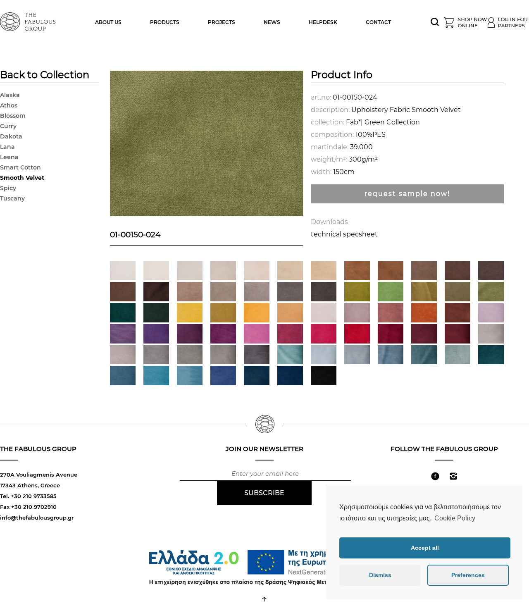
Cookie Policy (454, 518)
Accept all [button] (425, 547)
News (272, 22)
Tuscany (12, 198)
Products (164, 22)
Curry (8, 126)
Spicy (8, 188)
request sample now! (407, 194)
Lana (7, 146)
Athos (8, 105)
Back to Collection (44, 76)
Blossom (13, 115)
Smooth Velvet (22, 177)
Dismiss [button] (380, 575)
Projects (221, 22)
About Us (108, 22)
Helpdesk (323, 22)
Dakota (11, 136)
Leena (9, 157)
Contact (378, 22)
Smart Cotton (20, 167)
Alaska (10, 95)
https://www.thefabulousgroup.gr (29, 20)
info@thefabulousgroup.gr (37, 517)
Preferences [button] (468, 575)
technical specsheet (344, 234)
